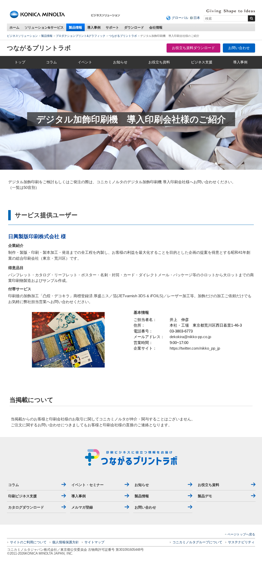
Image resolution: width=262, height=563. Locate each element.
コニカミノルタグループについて (197, 542)
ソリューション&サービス (44, 27)
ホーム (14, 27)
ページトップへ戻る (241, 534)
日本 (196, 18)
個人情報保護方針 (65, 542)
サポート (112, 27)
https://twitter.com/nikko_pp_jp (195, 348)
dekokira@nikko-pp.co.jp (190, 337)
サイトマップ (94, 542)
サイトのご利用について (28, 542)
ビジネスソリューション (22, 35)
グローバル (180, 18)
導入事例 (94, 27)
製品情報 (75, 27)
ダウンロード (134, 27)
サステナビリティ (241, 542)
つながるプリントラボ (123, 35)
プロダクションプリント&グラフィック (80, 35)
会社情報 (155, 27)
